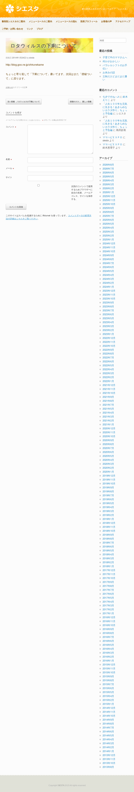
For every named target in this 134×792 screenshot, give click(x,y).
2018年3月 (108, 558)
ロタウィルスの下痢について (43, 45)
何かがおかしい (111, 61)
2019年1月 (108, 519)
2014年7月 (108, 727)
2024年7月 (108, 263)
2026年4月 (108, 180)
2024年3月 (108, 278)
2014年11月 (109, 711)
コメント (11, 126)
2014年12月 (109, 707)
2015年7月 (108, 684)
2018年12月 (109, 522)
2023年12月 (109, 290)
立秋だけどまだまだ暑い (115, 78)
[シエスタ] (22, 8)
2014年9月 (108, 719)
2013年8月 (108, 767)
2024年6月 (108, 267)
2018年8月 (108, 538)
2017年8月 (108, 586)
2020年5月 (108, 456)
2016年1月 (108, 660)
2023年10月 (109, 298)
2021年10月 (109, 393)
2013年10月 (109, 763)
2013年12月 (109, 755)
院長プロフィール (89, 21)
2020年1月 (108, 471)
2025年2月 (108, 235)
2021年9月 (108, 396)
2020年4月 (108, 459)
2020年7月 (108, 448)
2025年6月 (108, 219)
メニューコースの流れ (66, 21)
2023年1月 (108, 334)
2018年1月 (108, 566)
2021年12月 (109, 385)
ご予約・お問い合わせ (12, 28)
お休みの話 (109, 72)
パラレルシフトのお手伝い (115, 66)
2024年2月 (108, 282)
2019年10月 (109, 483)
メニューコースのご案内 (40, 21)
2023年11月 (109, 294)
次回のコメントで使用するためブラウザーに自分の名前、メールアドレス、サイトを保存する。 (81, 193)
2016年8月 (108, 633)
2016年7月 (108, 637)
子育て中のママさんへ (115, 57)
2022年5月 (108, 365)
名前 (9, 159)
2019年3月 (108, 511)
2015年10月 (109, 672)
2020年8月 (108, 444)
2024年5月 (108, 271)
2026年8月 (108, 164)
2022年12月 (109, 338)
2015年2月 (108, 700)
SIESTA (61, 785)
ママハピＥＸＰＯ (112, 137)
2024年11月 (109, 247)
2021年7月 (108, 404)
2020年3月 (108, 463)
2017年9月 (108, 582)
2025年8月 (108, 212)
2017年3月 (108, 605)
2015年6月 (108, 688)
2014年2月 (108, 747)
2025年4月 (108, 227)
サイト (9, 177)
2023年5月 (108, 318)
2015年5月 (108, 692)
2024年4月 (108, 275)
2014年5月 (108, 735)
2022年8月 (108, 353)
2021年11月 (109, 389)
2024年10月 (109, 251)
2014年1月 (108, 751)
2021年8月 (108, 400)
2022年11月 (109, 341)
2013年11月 (109, 759)
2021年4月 (108, 412)
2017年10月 (109, 578)
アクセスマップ (122, 21)
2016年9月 (108, 629)
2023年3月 (108, 326)
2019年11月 (109, 479)
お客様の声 (106, 21)
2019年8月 (108, 491)
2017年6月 (108, 593)
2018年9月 (108, 534)
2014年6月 (108, 731)
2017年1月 (108, 613)
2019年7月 (108, 495)
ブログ (40, 28)
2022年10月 (109, 345)
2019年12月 (109, 475)
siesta (31, 57)
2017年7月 (108, 589)
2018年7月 (108, 542)
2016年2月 (108, 656)
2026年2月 (108, 188)
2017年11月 (109, 574)
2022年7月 (108, 357)
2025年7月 (108, 215)
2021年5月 (108, 408)
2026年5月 (108, 176)
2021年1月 (108, 424)
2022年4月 (108, 369)
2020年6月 (108, 452)
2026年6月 (108, 172)
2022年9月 (108, 349)
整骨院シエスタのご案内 (13, 21)
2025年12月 (109, 196)
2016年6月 (108, 640)
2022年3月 (108, 373)
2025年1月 (108, 239)
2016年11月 (109, 621)
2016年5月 (108, 644)
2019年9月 (108, 487)
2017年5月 (108, 597)
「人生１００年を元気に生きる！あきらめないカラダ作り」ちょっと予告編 (115, 108)
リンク (30, 28)
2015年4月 (108, 696)
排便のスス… (80, 101)
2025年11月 (109, 200)
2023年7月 (108, 310)
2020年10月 (109, 436)
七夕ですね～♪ (111, 96)
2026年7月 (108, 168)
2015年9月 (108, 676)
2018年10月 (109, 530)
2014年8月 (108, 723)
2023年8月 (108, 306)
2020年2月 (108, 467)
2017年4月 (108, 601)
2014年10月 (109, 715)
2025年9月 (108, 208)
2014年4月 (108, 739)
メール (10, 168)
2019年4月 (108, 507)
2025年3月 (108, 231)
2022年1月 (108, 381)
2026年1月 (108, 192)
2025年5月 (108, 223)
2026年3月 (108, 184)
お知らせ (9, 87)
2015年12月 (109, 664)
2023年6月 (108, 314)
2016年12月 (109, 617)
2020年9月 (108, 440)
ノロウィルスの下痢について (24, 101)
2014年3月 (108, 743)
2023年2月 (108, 330)
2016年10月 (109, 625)
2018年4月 (108, 554)
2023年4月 (108, 322)
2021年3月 (108, 416)
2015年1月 (108, 704)
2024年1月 (108, 286)
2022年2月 (108, 377)
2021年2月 (108, 420)
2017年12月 (109, 570)
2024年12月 (109, 243)
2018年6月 (108, 546)
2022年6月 (108, 361)
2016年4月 (108, 648)
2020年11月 (109, 432)
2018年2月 (108, 562)
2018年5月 (108, 550)
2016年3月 (108, 652)
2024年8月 (108, 259)
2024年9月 (108, 255)
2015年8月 (108, 680)
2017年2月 (108, 609)
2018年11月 (109, 526)
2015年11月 (109, 668)
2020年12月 (109, 428)
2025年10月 (109, 204)
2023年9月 (108, 302)
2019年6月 (108, 499)
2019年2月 (108, 515)
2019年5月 (108, 503)
